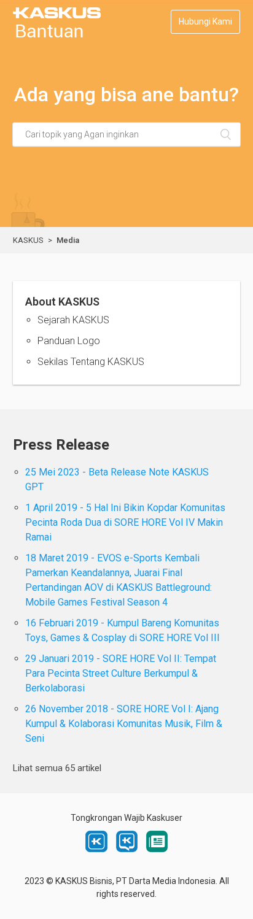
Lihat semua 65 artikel (57, 768)
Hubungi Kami (205, 21)
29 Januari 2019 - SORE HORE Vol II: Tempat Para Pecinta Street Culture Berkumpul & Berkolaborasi (120, 673)
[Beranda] (57, 34)
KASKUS (28, 240)
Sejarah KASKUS (73, 320)
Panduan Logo (68, 341)
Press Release (61, 444)
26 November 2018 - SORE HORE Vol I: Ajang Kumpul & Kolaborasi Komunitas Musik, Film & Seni (123, 723)
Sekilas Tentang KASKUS (90, 361)
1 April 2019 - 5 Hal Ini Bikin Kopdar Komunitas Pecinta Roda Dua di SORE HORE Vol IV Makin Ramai (125, 522)
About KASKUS (62, 301)
